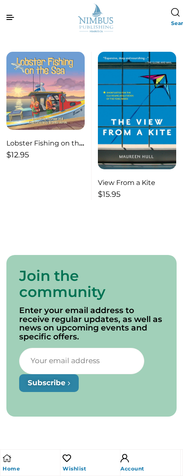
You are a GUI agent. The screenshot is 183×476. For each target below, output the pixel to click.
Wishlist (74, 468)
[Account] (124, 458)
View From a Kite (126, 183)
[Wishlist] (67, 458)
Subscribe (48, 382)
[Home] (7, 458)
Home (11, 468)
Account (132, 468)
